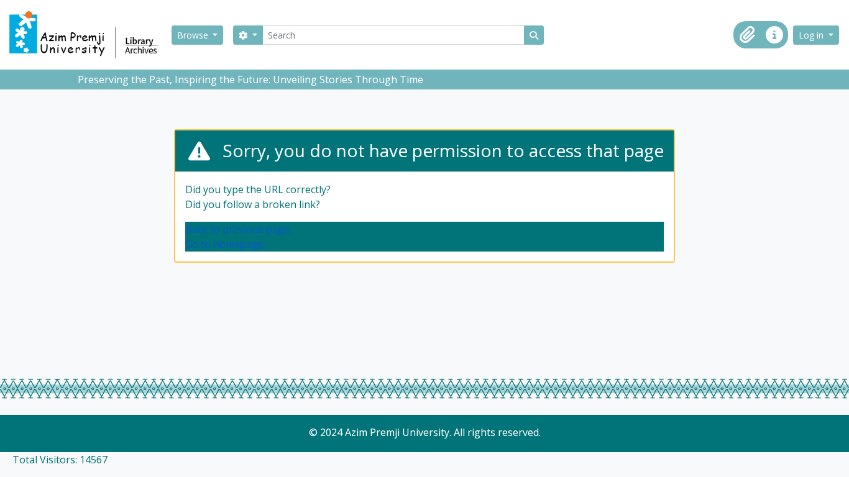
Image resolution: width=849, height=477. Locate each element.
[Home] (89, 35)
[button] (747, 34)
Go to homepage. (225, 244)
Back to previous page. (238, 229)
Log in (812, 35)
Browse (194, 35)
